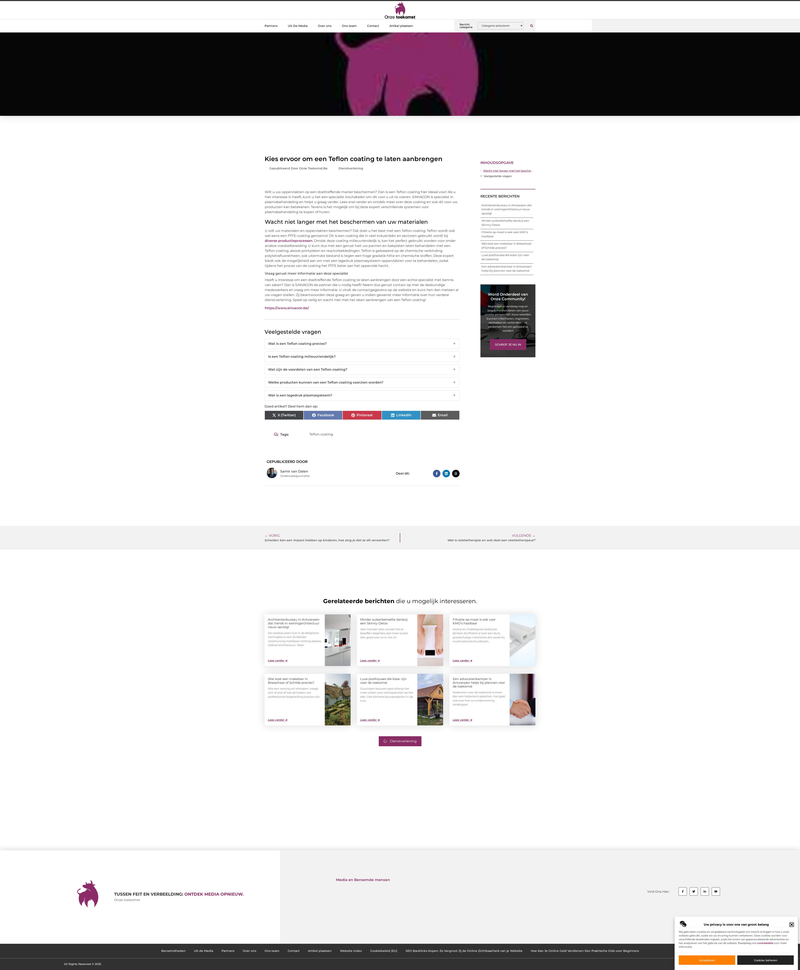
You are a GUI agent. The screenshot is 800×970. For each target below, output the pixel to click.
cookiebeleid (765, 943)
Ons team (349, 26)
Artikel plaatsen (401, 26)
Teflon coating (321, 434)
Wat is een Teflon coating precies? (362, 344)
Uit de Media (203, 951)
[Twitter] (694, 891)
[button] (792, 924)
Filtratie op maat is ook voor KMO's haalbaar (474, 621)
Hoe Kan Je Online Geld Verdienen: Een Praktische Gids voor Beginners (585, 951)
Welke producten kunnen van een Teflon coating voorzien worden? (362, 382)
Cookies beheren (765, 960)
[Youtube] (716, 891)
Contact (373, 26)
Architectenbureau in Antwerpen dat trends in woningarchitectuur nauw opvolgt (506, 209)
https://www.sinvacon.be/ (287, 308)
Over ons (324, 26)
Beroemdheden (173, 951)
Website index (351, 951)
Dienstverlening (351, 168)
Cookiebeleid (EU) (383, 951)
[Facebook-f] (683, 891)
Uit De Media (298, 26)
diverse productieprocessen (288, 241)
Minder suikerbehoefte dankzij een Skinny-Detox (384, 621)
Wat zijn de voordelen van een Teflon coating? (362, 369)
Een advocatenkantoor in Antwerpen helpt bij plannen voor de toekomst (479, 682)
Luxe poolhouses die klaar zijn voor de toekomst (383, 681)
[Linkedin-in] (705, 891)
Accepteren (707, 960)
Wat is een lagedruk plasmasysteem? (362, 395)
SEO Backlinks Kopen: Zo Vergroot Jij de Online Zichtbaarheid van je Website (464, 951)
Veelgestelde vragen (498, 176)
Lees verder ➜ (277, 660)
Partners (271, 26)
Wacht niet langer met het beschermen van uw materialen (508, 170)
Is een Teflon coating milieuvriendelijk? (362, 357)
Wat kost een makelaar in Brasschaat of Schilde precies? (291, 681)
